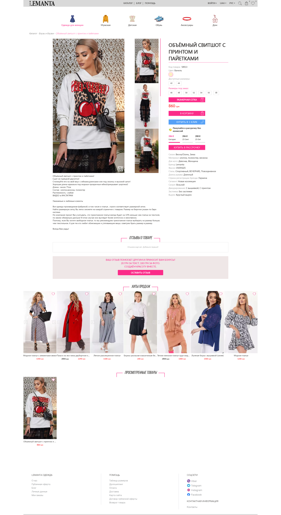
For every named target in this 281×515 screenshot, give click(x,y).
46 (171, 93)
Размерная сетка (187, 99)
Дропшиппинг (116, 484)
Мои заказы (37, 495)
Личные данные (39, 491)
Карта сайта (115, 495)
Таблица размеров (118, 480)
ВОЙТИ (212, 3)
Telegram (196, 485)
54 (201, 93)
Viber (194, 480)
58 (216, 93)
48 (179, 93)
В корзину (187, 113)
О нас (34, 480)
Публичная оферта (41, 484)
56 (209, 93)
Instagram (196, 490)
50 (186, 93)
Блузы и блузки (46, 33)
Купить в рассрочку (187, 147)
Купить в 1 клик (187, 122)
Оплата (113, 487)
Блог (139, 3)
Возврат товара (117, 502)
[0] (253, 4)
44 (179, 83)
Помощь (150, 3)
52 (194, 93)
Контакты (192, 506)
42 (171, 83)
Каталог (128, 3)
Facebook (196, 494)
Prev (27, 292)
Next (52, 292)
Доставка (114, 491)
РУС (232, 3)
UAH (223, 3)
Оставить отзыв (140, 272)
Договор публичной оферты (123, 498)
